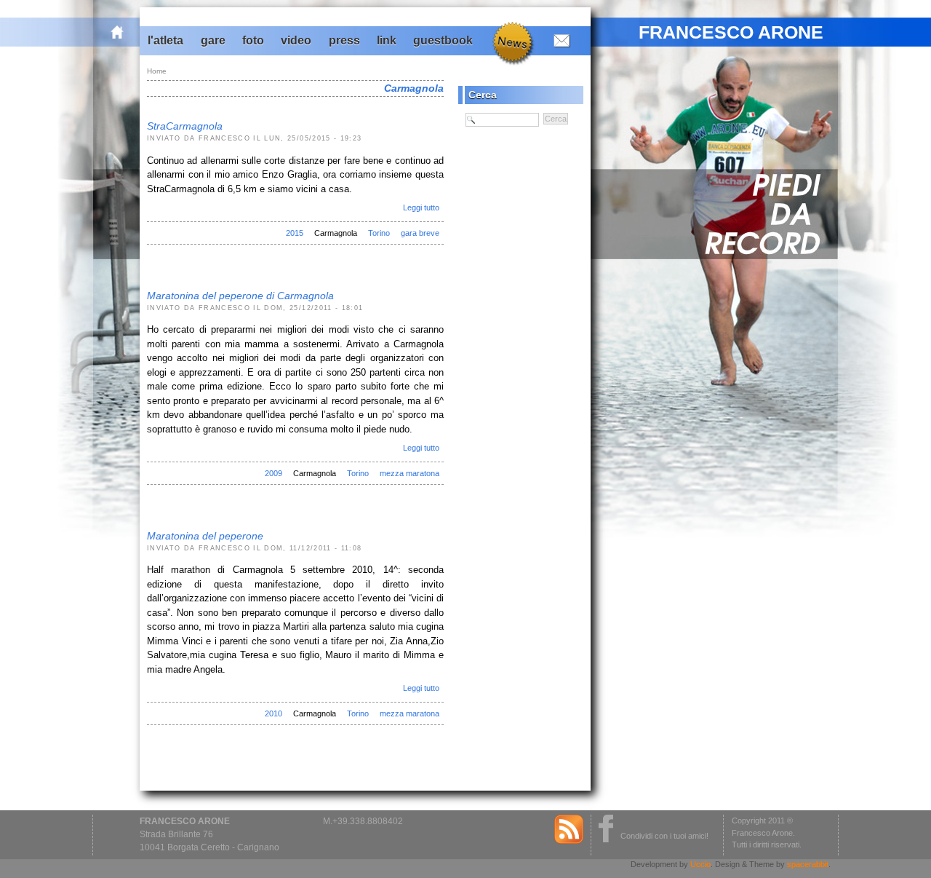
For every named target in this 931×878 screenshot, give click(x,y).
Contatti (558, 40)
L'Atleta (165, 40)
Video (296, 40)
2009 (273, 473)
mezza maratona (409, 473)
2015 (294, 233)
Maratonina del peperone (205, 536)
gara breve (420, 233)
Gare (213, 40)
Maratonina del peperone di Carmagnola (240, 295)
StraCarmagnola (185, 126)
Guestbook (443, 40)
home (125, 32)
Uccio (700, 864)
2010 (273, 713)
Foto (253, 40)
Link (386, 40)
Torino (379, 233)
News (511, 41)
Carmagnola (335, 233)
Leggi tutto (421, 207)
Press (344, 40)
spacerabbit (807, 864)
